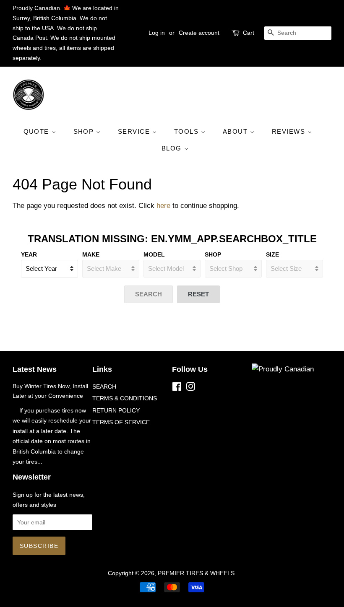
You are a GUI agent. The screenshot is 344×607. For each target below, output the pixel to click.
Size (272, 254)
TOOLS (187, 131)
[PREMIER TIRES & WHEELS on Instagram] (190, 388)
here (163, 206)
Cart (248, 32)
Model (154, 254)
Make (90, 254)
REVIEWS (290, 131)
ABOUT (236, 131)
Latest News (35, 369)
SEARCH (104, 386)
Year (29, 254)
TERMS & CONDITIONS (124, 398)
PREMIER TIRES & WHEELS (196, 573)
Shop (213, 254)
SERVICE (135, 131)
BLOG (173, 148)
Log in (157, 32)
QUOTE (37, 131)
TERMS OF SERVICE (121, 422)
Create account (199, 32)
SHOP (84, 131)
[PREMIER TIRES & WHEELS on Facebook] (177, 388)
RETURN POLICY (116, 410)
